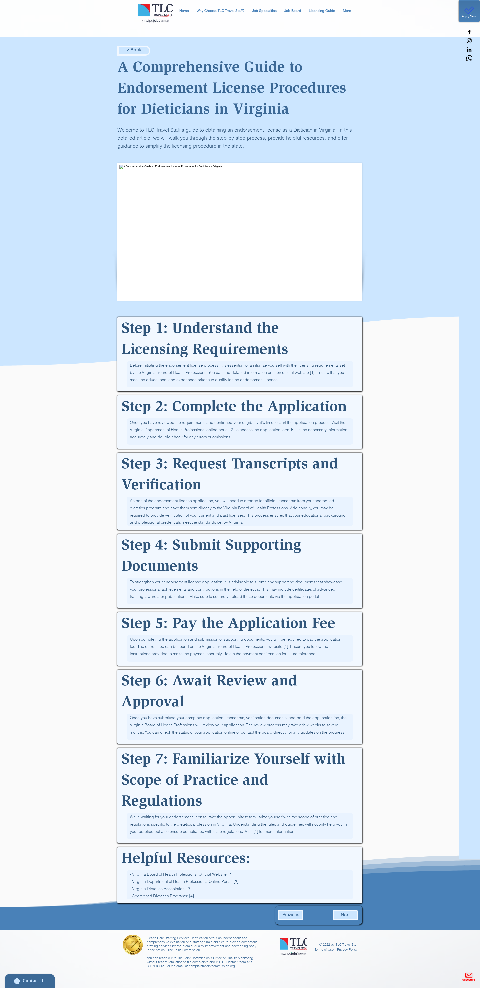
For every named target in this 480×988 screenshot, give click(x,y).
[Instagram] (469, 41)
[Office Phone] (469, 58)
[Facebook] (469, 32)
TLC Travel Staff (347, 944)
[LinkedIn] (469, 49)
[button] (220, 11)
